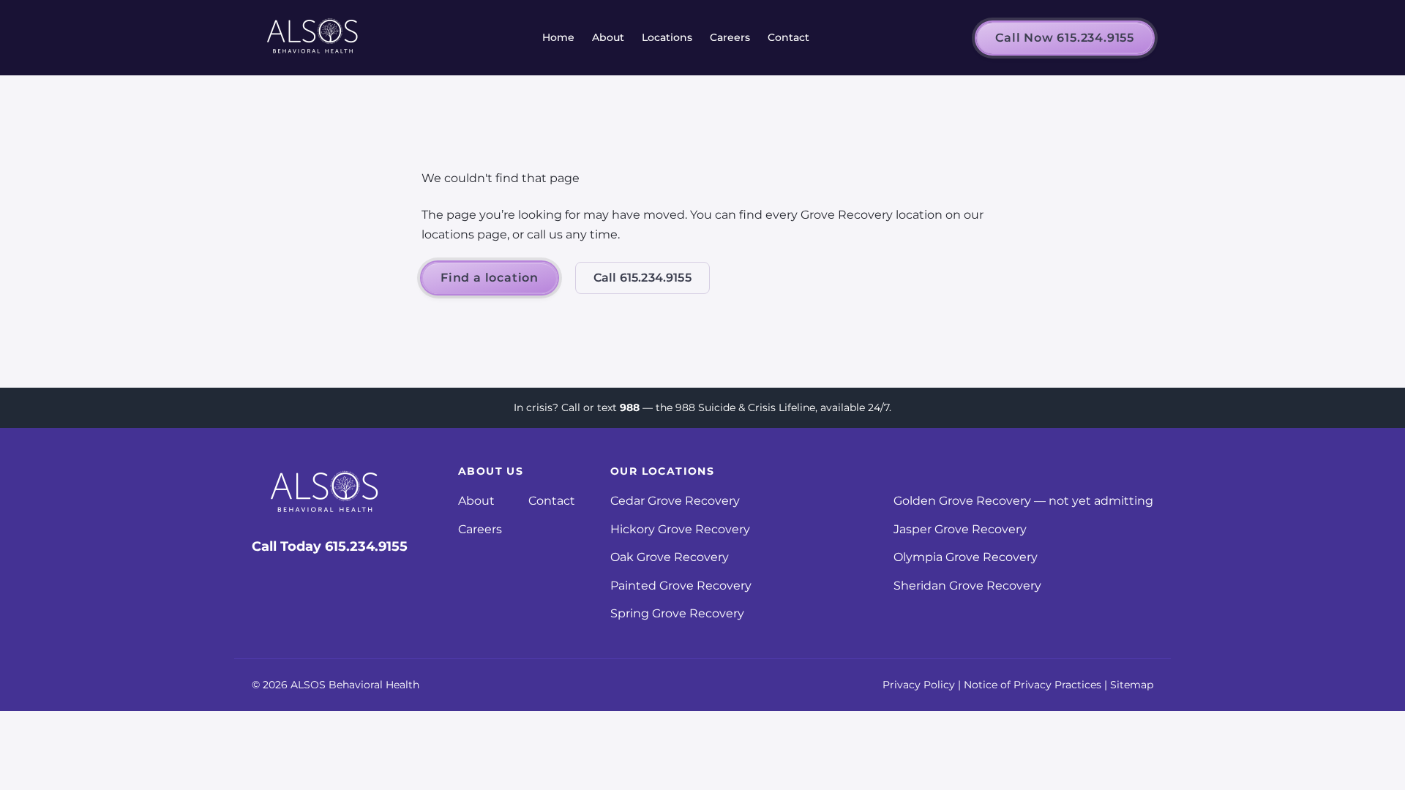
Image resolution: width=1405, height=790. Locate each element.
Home (558, 37)
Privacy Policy (919, 684)
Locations (667, 37)
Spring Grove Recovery (677, 613)
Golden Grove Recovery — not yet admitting (1023, 501)
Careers (730, 37)
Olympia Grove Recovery (965, 557)
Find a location (490, 278)
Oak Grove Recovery (669, 557)
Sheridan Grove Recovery (967, 585)
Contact (788, 37)
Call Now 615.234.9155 (1064, 38)
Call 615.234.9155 (642, 278)
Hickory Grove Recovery (680, 529)
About (608, 37)
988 (630, 407)
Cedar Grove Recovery (675, 501)
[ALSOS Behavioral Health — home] (313, 38)
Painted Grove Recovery (681, 585)
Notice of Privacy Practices (1032, 684)
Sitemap (1131, 684)
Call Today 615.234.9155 (330, 546)
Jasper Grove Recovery (960, 529)
